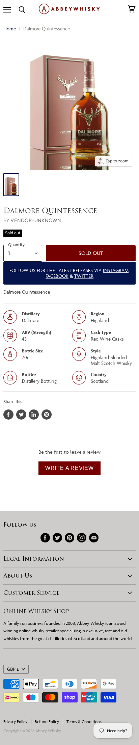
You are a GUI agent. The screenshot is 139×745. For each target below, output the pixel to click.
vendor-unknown (35, 220)
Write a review (69, 468)
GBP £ (13, 669)
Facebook (57, 276)
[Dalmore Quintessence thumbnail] (11, 184)
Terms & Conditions (84, 721)
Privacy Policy (15, 721)
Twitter (83, 276)
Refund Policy (47, 721)
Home (9, 28)
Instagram (116, 270)
